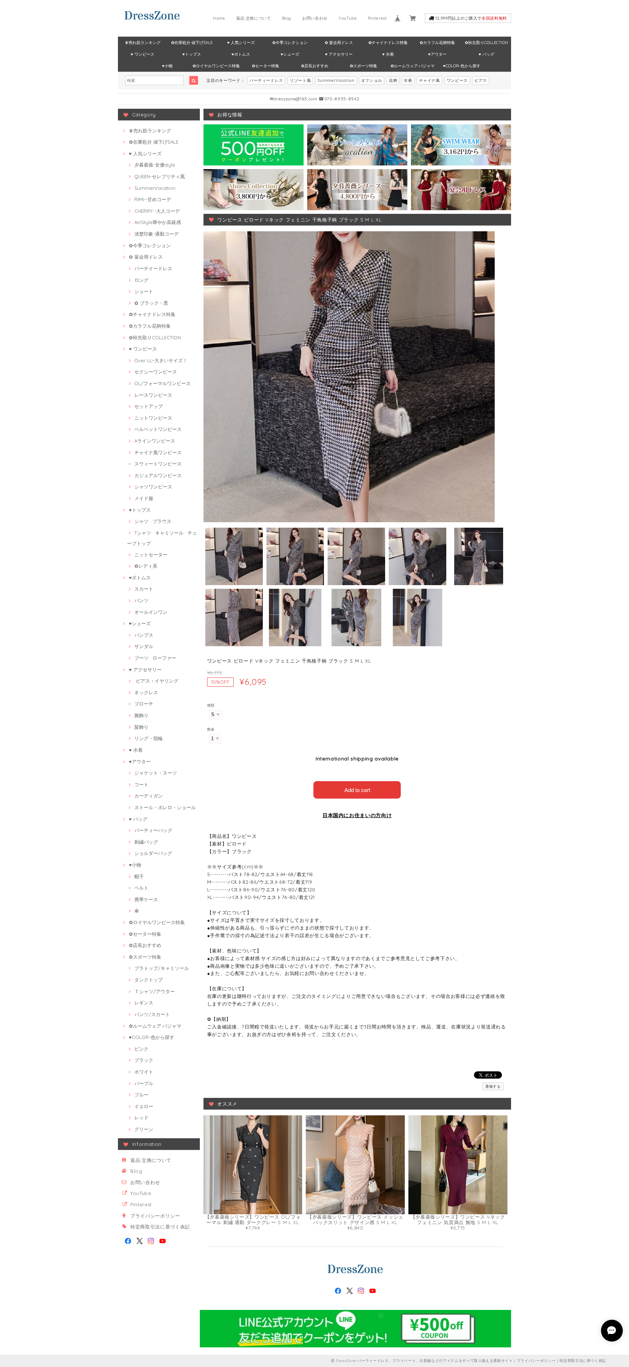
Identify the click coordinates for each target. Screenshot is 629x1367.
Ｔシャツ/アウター (154, 991)
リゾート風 (300, 80)
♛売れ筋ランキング (143, 42)
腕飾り (141, 715)
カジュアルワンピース (158, 475)
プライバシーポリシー (155, 1216)
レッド (141, 1117)
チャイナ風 (429, 80)
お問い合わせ (315, 18)
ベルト (141, 888)
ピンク (141, 1049)
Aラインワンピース (154, 441)
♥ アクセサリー (339, 54)
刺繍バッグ (146, 842)
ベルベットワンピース (158, 429)
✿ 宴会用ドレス (339, 42)
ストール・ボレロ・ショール (165, 807)
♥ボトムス (241, 54)
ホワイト (143, 1072)
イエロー (143, 1106)
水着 (408, 80)
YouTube (348, 18)
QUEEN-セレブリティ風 (159, 176)
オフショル (371, 80)
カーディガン (148, 796)
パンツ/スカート (152, 1014)
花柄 (393, 80)
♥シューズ (290, 54)
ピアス (480, 80)
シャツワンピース (153, 486)
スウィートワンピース (158, 464)
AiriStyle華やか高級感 (157, 222)
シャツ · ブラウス (152, 521)
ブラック (143, 1060)
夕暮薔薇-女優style (154, 165)
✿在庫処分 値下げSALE (192, 42)
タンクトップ (148, 980)
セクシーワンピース (155, 372)
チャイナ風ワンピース (158, 452)
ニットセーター (150, 554)
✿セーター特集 (265, 65)
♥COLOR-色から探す (461, 65)
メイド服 (143, 498)
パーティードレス (266, 80)
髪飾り (141, 727)
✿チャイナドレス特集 (388, 42)
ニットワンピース (153, 418)
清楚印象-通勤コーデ (156, 234)
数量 (211, 729)
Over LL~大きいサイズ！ (160, 360)
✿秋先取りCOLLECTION (486, 42)
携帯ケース (146, 899)
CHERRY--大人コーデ (157, 211)
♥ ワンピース (142, 54)
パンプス (143, 635)
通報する (493, 1086)
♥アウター (437, 54)
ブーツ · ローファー (155, 658)
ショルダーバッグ (153, 853)
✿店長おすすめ (314, 65)
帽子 (139, 876)
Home (219, 18)
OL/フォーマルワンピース (162, 383)
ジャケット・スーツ (155, 773)
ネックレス (146, 692)
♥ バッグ (486, 54)
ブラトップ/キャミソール (161, 968)
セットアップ (148, 406)
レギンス (143, 1003)
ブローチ (143, 704)
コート (141, 784)
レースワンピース (153, 395)
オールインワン (150, 612)
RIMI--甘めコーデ (152, 199)
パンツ (141, 600)
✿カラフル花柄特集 (437, 42)
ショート (143, 291)
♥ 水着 (388, 54)
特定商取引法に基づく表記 (160, 1227)
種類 (211, 705)
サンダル (143, 646)
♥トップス (191, 54)
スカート (143, 589)
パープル (143, 1083)
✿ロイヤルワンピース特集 (216, 65)
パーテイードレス (153, 268)
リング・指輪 (148, 738)
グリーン (143, 1129)
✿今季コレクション (290, 42)
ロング (141, 280)
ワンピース (457, 80)
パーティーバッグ (153, 830)
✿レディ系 (145, 566)
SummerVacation (335, 80)
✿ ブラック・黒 (151, 303)
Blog (287, 18)
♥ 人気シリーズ (241, 42)
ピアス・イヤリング (156, 681)
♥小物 (167, 65)
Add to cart (357, 790)
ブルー (141, 1095)
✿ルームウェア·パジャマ (413, 65)
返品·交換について (253, 18)
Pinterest (377, 18)
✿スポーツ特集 (363, 65)
